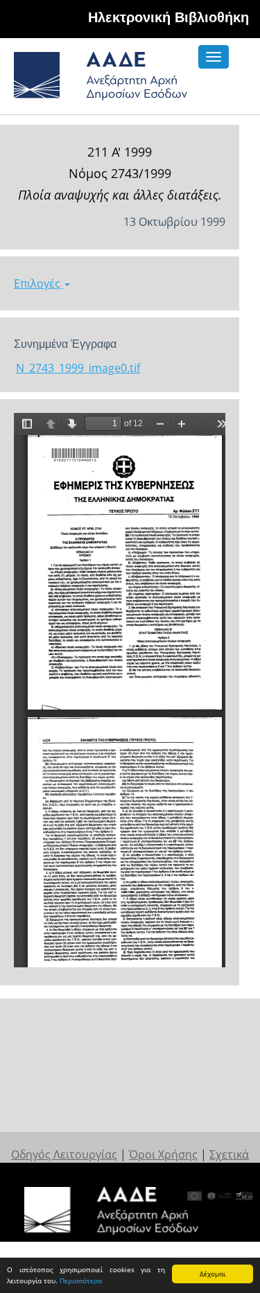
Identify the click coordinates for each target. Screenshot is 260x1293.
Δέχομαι (212, 1273)
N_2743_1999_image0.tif (78, 368)
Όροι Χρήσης (163, 1154)
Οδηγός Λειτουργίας (64, 1154)
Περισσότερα (81, 1280)
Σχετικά (229, 1154)
